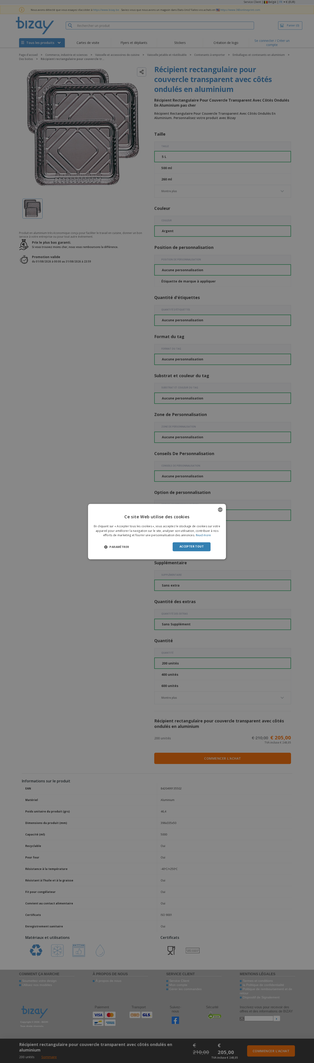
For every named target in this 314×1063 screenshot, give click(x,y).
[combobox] (220, 509)
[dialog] (157, 531)
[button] (116, 547)
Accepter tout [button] (192, 547)
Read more (203, 535)
